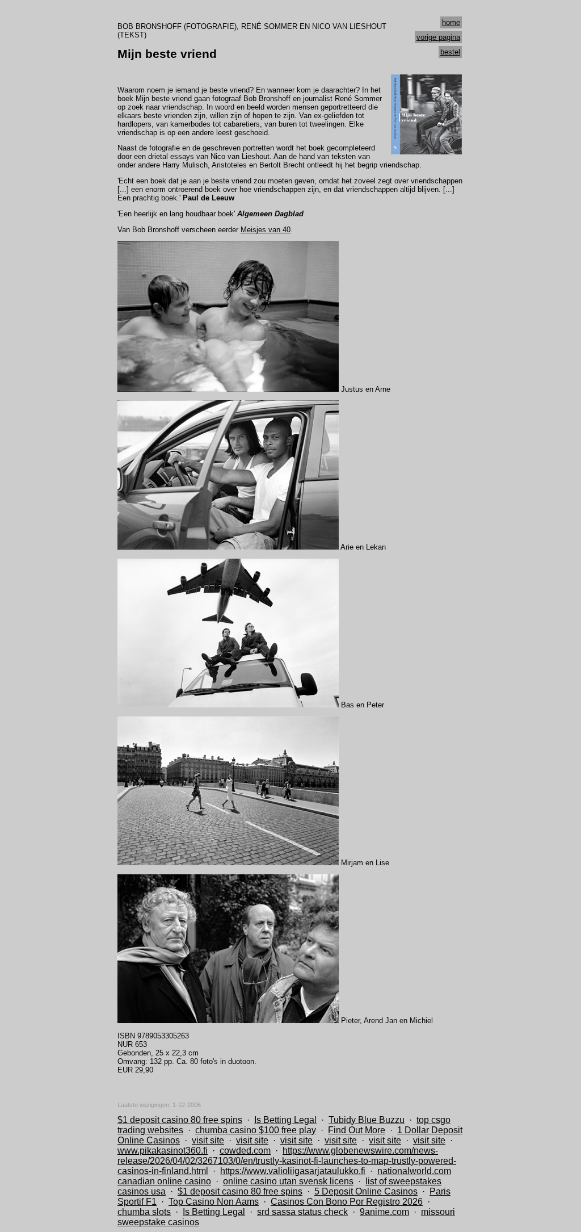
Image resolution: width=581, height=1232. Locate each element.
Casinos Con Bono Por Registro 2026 (347, 1201)
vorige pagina (438, 37)
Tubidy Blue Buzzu (367, 1120)
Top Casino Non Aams (214, 1201)
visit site (208, 1140)
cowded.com (245, 1150)
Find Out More (356, 1130)
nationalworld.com (414, 1171)
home (451, 22)
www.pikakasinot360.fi (162, 1150)
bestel (450, 52)
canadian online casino (164, 1181)
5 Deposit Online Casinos (366, 1191)
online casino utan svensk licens (288, 1181)
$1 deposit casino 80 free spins (179, 1120)
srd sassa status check (302, 1212)
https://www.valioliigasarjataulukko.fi (292, 1171)
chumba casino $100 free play (255, 1130)
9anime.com (384, 1212)
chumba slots (144, 1212)
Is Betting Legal (285, 1120)
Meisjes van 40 (265, 229)
